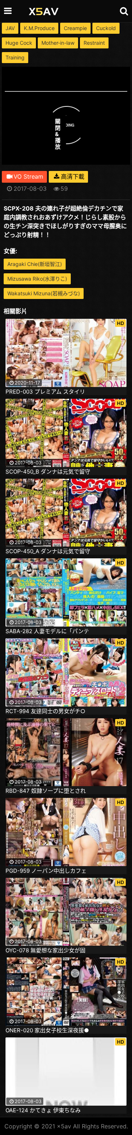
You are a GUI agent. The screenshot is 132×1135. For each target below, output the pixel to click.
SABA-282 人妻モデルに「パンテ (47, 631)
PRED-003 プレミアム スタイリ (45, 391)
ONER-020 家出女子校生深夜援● (47, 1030)
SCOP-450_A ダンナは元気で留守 (48, 551)
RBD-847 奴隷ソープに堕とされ (46, 791)
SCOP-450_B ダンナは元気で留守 (48, 471)
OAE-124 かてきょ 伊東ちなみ (43, 1110)
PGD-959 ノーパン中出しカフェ (46, 871)
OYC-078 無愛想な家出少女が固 (45, 950)
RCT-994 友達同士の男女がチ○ (45, 711)
